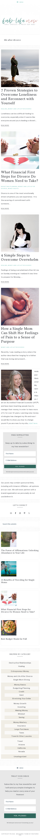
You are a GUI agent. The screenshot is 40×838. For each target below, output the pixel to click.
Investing (22, 707)
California (22, 748)
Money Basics (13, 188)
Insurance (21, 726)
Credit (21, 692)
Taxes (21, 733)
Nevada (21, 752)
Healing (4, 108)
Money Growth (20, 703)
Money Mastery (20, 722)
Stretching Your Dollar (21, 699)
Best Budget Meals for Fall (14, 639)
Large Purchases (21, 729)
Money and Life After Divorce (19, 108)
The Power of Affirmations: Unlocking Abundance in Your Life (20, 551)
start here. (33, 423)
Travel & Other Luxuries (21, 736)
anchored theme (22, 834)
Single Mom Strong (21, 680)
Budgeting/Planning (9, 186)
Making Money (21, 710)
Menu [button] (21, 2)
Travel (20, 741)
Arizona (21, 745)
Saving (21, 717)
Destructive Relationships (20, 663)
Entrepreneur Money (20, 671)
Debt (21, 695)
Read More (5, 125)
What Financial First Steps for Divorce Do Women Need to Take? (19, 176)
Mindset (21, 714)
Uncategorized (20, 756)
